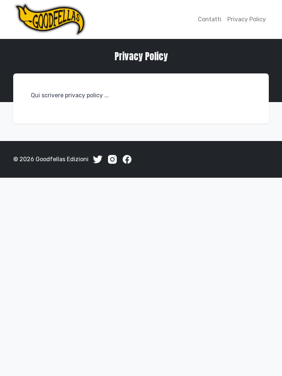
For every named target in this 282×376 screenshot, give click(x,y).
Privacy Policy (246, 19)
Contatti (209, 19)
